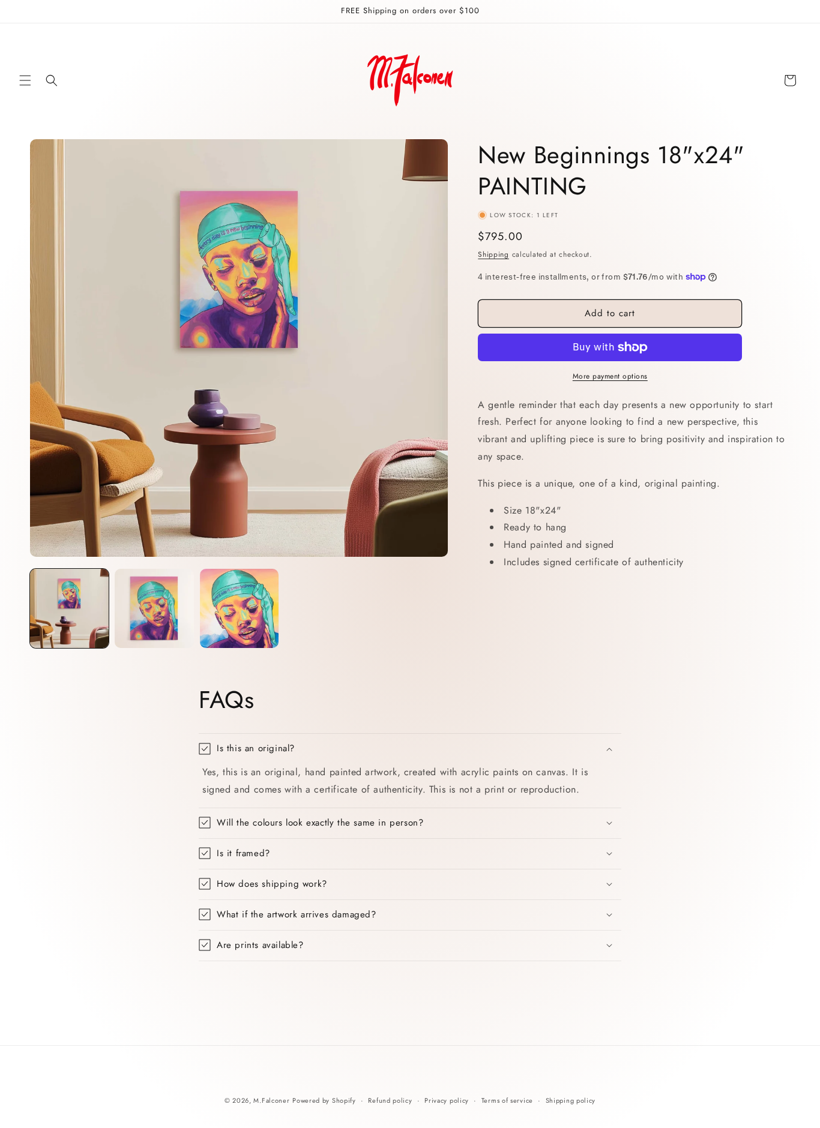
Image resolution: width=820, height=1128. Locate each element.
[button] (25, 80)
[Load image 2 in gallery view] (154, 608)
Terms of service (507, 1100)
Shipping (493, 254)
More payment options (610, 376)
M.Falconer (271, 1100)
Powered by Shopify (324, 1100)
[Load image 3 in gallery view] (239, 608)
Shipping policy (571, 1100)
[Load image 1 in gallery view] (69, 608)
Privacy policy (446, 1100)
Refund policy (390, 1100)
